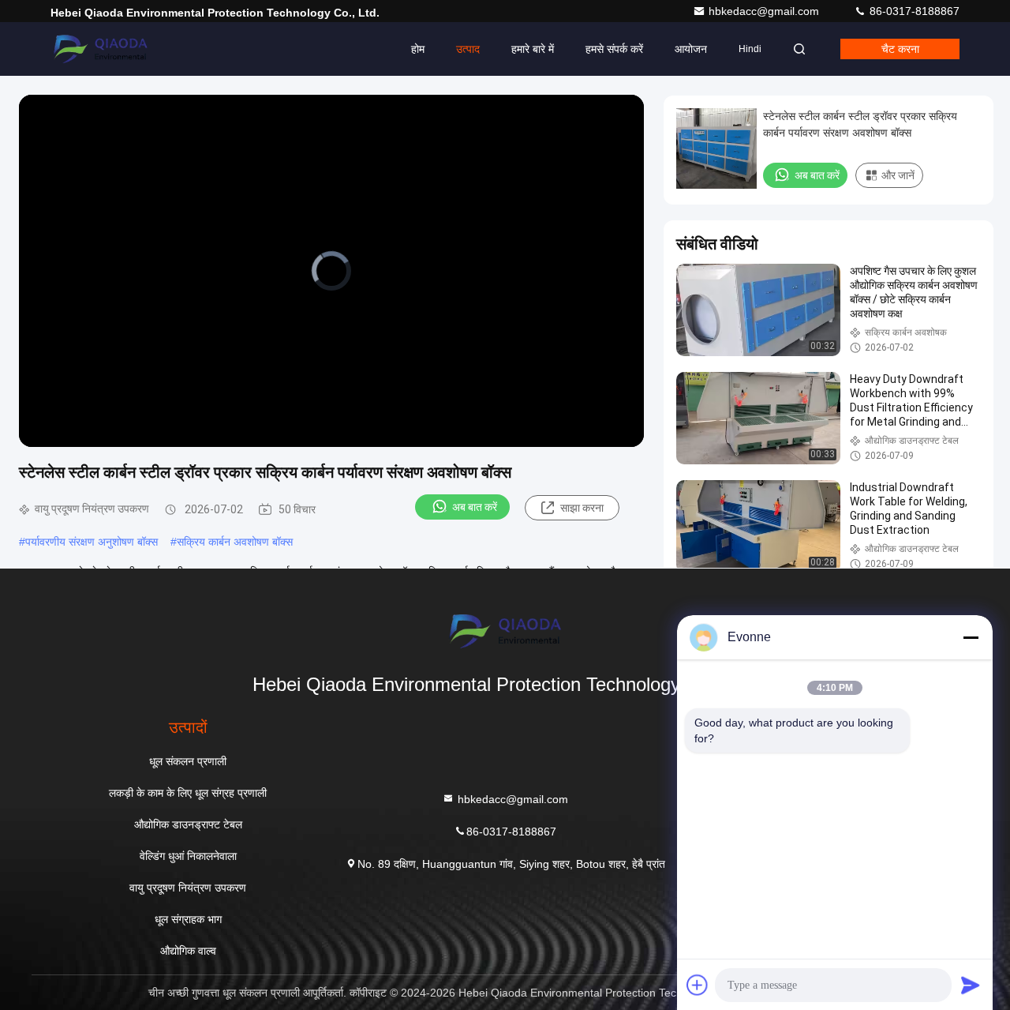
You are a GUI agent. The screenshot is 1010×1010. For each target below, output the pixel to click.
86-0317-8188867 (913, 11)
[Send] (970, 984)
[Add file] (697, 984)
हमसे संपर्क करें (614, 49)
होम (418, 49)
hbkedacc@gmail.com (765, 11)
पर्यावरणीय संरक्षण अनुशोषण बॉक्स (91, 541)
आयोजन (691, 49)
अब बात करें (474, 507)
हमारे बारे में (532, 49)
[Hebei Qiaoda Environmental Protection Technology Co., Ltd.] (100, 49)
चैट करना (900, 49)
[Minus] (970, 637)
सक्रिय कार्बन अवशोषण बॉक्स (235, 541)
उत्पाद (468, 49)
